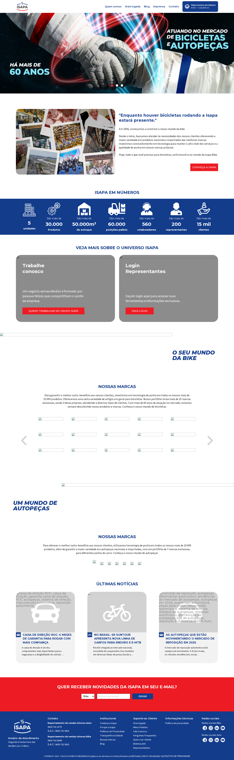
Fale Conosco (140, 731)
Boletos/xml (139, 744)
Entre (193, 7)
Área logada (132, 6)
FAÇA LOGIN (139, 310)
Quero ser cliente (142, 739)
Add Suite (135, 756)
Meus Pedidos (140, 727)
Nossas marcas (108, 739)
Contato (174, 6)
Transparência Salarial (111, 735)
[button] (112, 85)
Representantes (141, 748)
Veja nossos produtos (203, 5)
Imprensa (159, 6)
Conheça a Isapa (204, 167)
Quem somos (113, 6)
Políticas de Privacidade (112, 731)
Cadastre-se (203, 7)
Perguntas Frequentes (144, 735)
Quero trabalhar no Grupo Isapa (53, 310)
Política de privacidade (177, 723)
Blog (147, 6)
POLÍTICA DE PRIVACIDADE (177, 756)
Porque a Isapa (107, 727)
